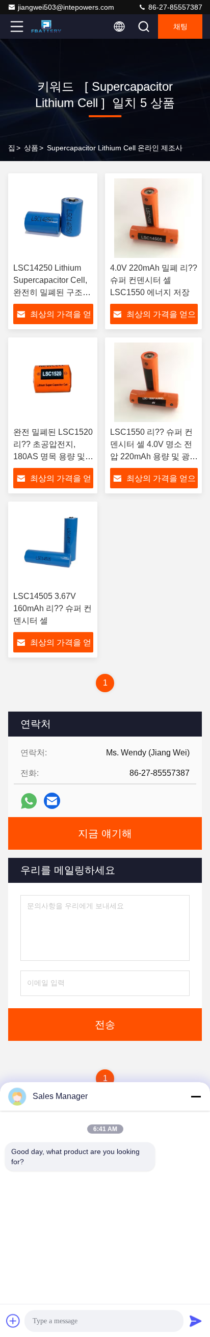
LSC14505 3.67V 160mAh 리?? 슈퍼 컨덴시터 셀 (52, 608)
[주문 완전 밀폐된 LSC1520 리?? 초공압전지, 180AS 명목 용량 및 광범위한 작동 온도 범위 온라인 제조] (53, 382)
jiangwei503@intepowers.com (66, 7)
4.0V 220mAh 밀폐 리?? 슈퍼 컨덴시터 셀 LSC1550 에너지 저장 (153, 280)
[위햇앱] (28, 801)
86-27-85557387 (174, 7)
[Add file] (13, 1320)
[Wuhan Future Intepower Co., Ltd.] (50, 26)
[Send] (196, 1320)
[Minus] (196, 1096)
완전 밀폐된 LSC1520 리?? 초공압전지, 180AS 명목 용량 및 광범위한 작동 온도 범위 (53, 456)
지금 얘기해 (105, 833)
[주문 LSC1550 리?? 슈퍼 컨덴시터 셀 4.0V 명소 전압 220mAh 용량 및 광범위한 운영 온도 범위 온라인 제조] (154, 382)
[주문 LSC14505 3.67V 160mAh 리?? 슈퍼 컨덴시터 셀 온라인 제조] (53, 546)
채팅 (180, 26)
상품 (31, 148)
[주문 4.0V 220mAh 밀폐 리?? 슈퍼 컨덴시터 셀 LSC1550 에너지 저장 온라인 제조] (154, 218)
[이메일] (52, 800)
